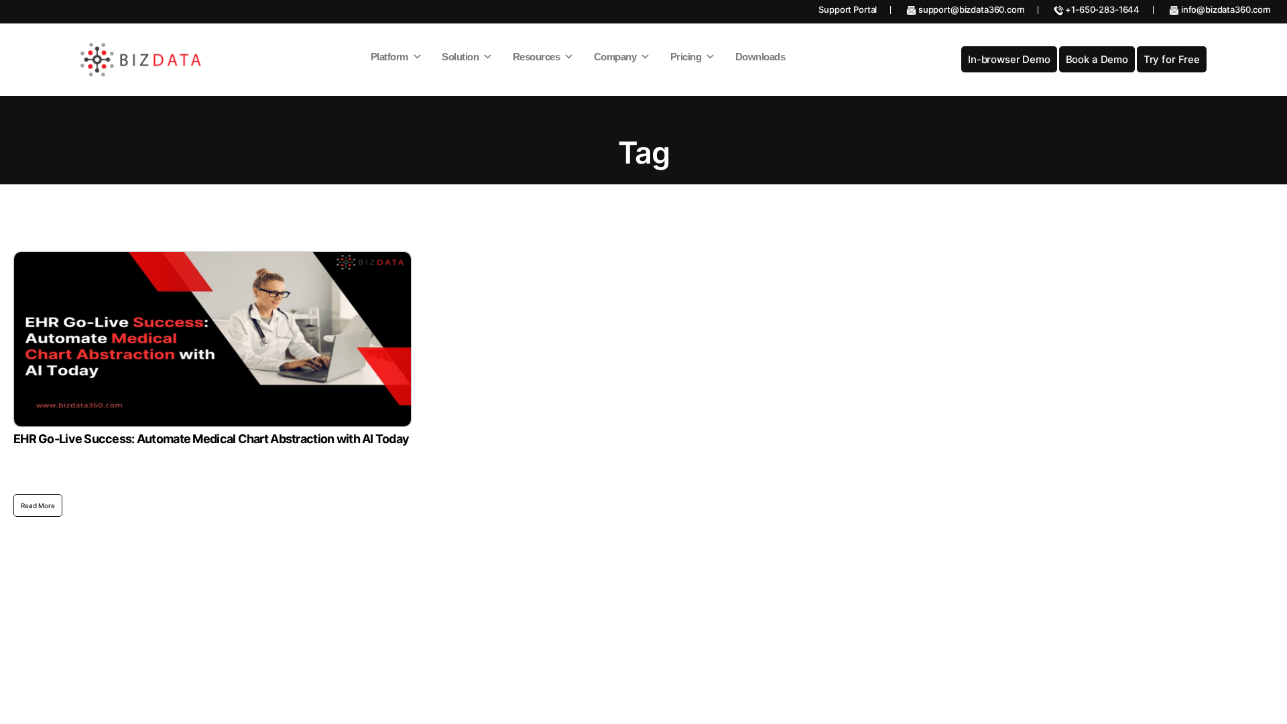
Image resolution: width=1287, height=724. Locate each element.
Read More (38, 505)
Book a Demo (1097, 59)
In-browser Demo (1009, 59)
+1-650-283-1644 (1102, 9)
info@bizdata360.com (1224, 9)
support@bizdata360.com (970, 9)
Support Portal (847, 9)
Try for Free (1172, 59)
